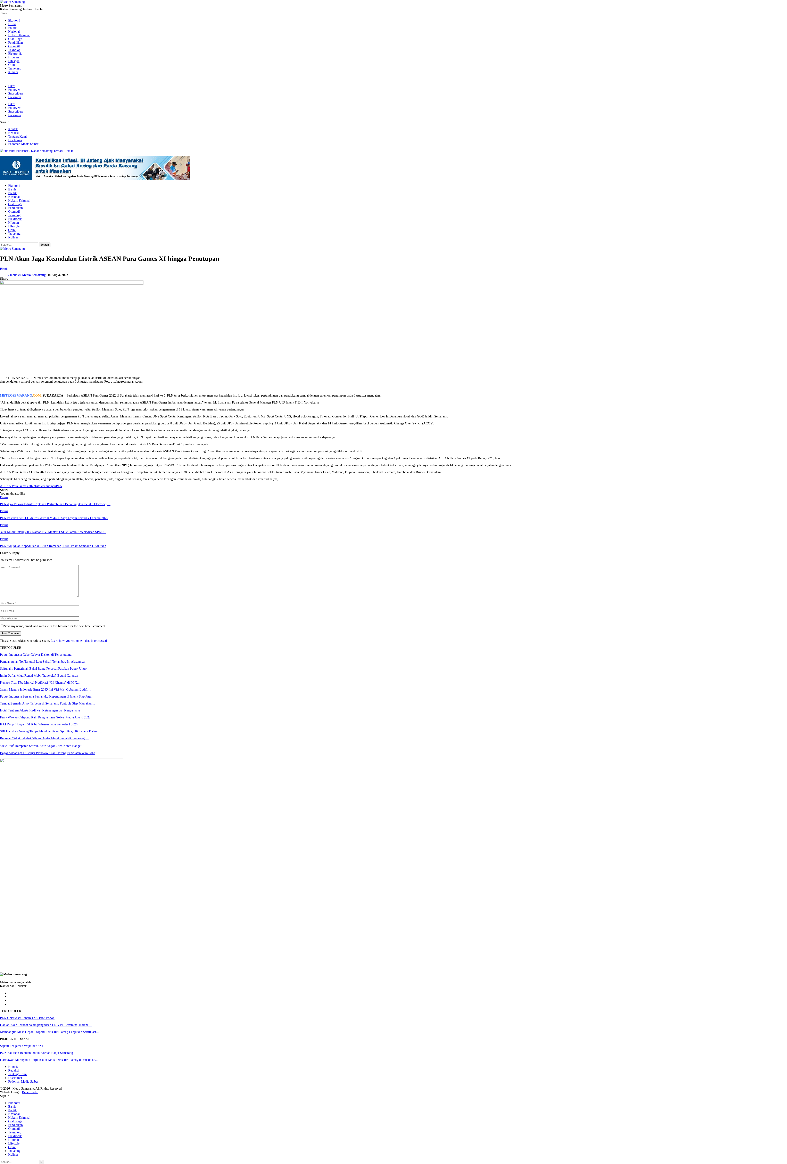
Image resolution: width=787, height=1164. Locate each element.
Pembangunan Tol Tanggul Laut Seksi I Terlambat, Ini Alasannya (42, 661)
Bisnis (12, 24)
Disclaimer (15, 140)
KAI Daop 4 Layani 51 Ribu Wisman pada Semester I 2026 (38, 724)
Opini (12, 64)
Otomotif (14, 46)
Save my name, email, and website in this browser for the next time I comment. (55, 626)
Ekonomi (14, 20)
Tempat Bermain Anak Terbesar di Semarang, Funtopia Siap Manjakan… (47, 703)
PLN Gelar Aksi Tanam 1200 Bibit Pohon (27, 1018)
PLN (59, 486)
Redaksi (13, 133)
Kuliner (13, 72)
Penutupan (49, 486)
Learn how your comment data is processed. (79, 640)
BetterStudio (30, 1092)
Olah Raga (15, 39)
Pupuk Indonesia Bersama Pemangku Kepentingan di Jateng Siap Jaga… (47, 696)
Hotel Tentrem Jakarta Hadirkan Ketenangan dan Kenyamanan (40, 710)
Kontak (13, 129)
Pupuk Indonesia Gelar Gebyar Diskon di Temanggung (36, 654)
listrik (38, 486)
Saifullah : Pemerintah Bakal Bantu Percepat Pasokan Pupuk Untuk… (45, 668)
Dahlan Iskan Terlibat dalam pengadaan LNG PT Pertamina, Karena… (46, 1025)
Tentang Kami (17, 136)
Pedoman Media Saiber (23, 144)
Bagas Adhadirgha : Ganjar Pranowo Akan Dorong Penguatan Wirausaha (47, 753)
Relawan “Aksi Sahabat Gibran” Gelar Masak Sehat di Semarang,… (44, 738)
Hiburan (13, 57)
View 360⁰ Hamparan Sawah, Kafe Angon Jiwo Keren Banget (40, 746)
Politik (12, 28)
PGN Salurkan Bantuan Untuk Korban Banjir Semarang (36, 1053)
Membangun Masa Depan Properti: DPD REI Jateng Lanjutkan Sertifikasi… (49, 1032)
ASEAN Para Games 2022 (17, 486)
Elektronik (15, 53)
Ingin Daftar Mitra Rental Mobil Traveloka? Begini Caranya (39, 675)
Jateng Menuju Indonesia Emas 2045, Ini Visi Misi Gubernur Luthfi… (45, 689)
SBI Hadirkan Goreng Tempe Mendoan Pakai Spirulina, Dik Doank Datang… (51, 731)
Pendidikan (15, 42)
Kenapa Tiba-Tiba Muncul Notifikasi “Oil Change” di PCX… (40, 682)
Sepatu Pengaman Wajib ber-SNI (21, 1046)
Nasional (14, 31)
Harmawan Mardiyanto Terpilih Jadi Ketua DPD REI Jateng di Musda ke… (49, 1059)
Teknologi (14, 50)
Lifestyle (13, 61)
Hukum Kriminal (19, 35)
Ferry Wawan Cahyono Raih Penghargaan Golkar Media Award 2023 (45, 717)
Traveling (14, 68)
